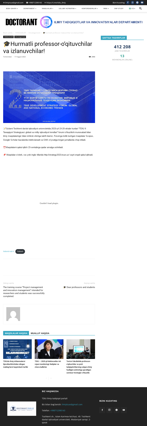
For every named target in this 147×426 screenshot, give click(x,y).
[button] (140, 8)
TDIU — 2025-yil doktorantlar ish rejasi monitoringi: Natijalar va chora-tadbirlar (48, 364)
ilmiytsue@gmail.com (72, 404)
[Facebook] (128, 2)
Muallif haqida (40, 333)
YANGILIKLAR (47, 8)
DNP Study (118, 8)
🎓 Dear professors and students (79, 287)
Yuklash (20, 251)
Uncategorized (34, 33)
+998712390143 (57, 410)
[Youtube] (142, 2)
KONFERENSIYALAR (90, 8)
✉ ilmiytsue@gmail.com (13, 2)
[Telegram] (137, 2)
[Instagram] (132, 2)
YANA (106, 8)
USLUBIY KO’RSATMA (67, 8)
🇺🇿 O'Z (132, 8)
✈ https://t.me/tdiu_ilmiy (55, 2)
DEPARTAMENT (29, 8)
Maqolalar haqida (16, 333)
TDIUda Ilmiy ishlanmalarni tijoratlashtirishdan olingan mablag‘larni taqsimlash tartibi (15, 364)
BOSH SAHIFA (12, 8)
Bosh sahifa (7, 33)
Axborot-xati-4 (8, 251)
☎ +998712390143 (34, 2)
